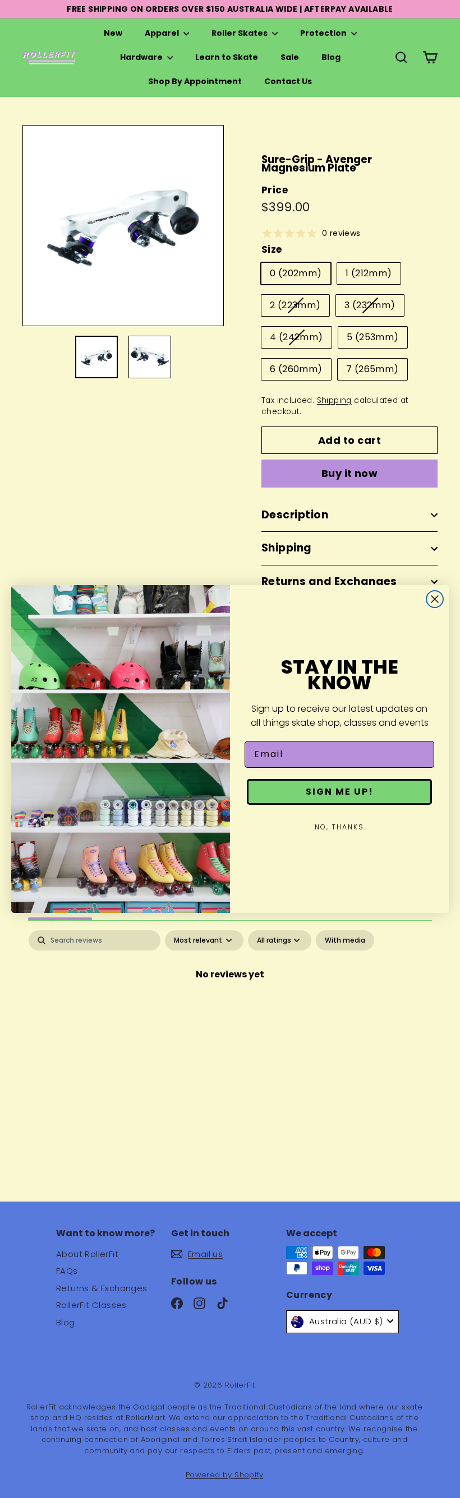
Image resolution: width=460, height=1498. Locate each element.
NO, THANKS (339, 827)
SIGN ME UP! (340, 791)
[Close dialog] (434, 599)
